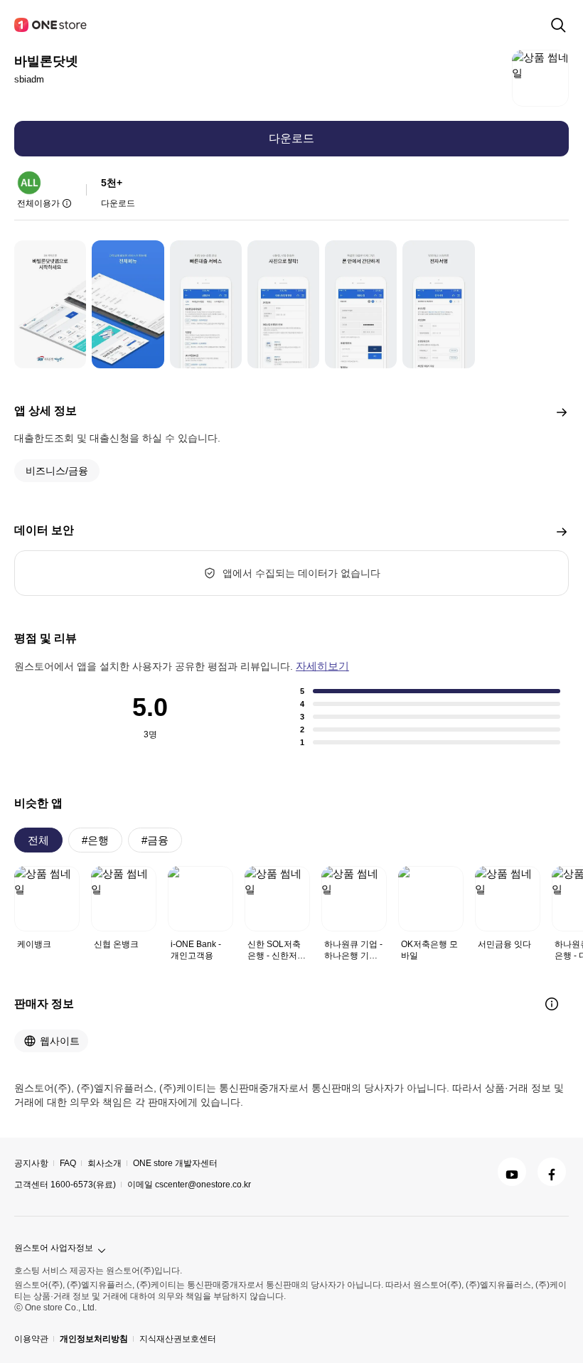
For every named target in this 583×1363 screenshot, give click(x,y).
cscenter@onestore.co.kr (203, 1185)
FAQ (68, 1163)
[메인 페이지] (51, 25)
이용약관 (31, 1339)
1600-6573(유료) (83, 1185)
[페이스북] (552, 1172)
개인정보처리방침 (94, 1339)
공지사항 (31, 1163)
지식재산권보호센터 (177, 1339)
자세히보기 (322, 666)
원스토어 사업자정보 (53, 1248)
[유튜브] (512, 1172)
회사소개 (104, 1163)
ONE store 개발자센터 (175, 1163)
